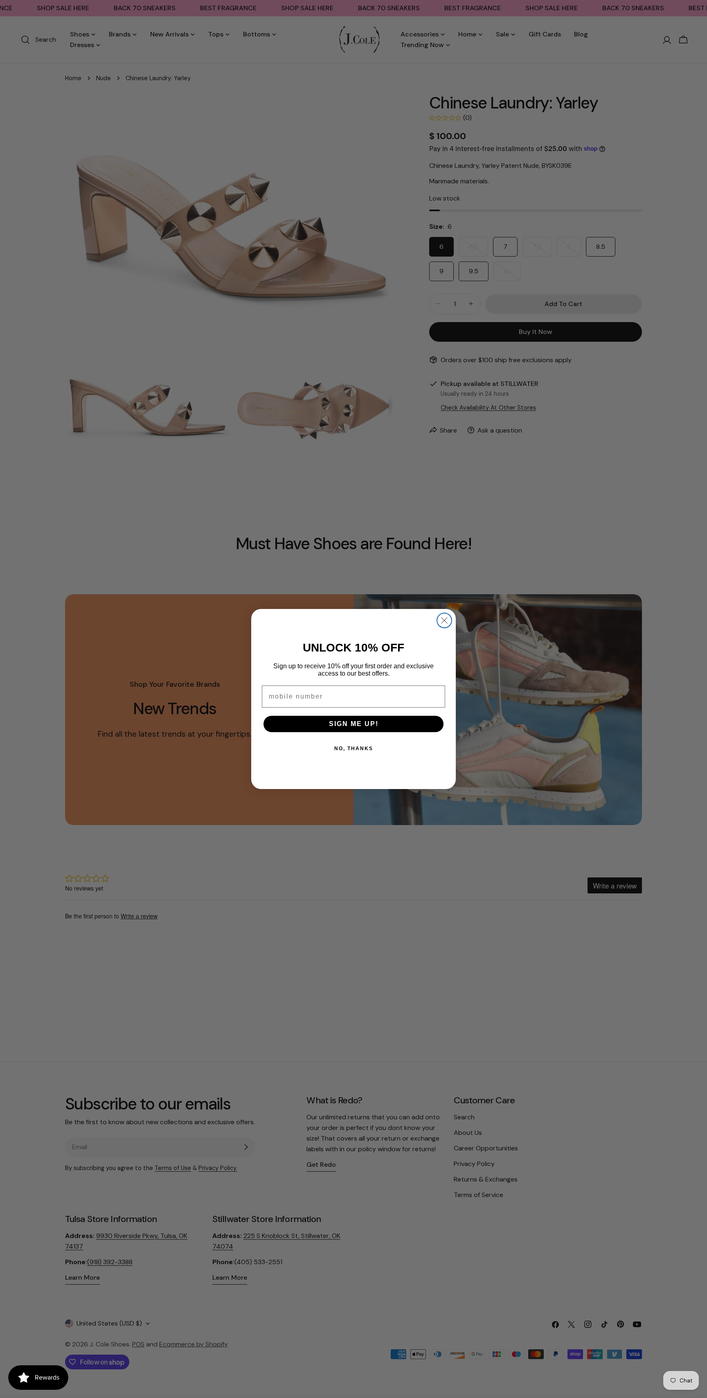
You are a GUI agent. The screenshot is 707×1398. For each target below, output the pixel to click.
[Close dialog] (444, 620)
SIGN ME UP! (353, 723)
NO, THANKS (353, 748)
